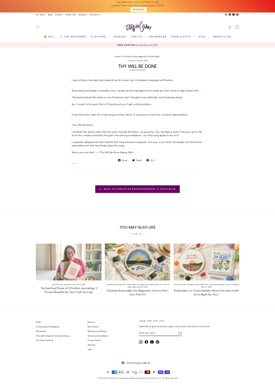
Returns (91, 322)
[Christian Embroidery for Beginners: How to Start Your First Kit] (137, 262)
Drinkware (158, 36)
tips (73, 284)
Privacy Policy (94, 340)
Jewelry (119, 36)
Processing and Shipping (47, 326)
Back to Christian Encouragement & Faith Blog (139, 189)
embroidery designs (217, 284)
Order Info (71, 14)
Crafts (137, 36)
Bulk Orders (93, 326)
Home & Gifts (181, 36)
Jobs (90, 349)
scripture (67, 284)
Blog (50, 14)
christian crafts (180, 284)
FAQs (38, 322)
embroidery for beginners (138, 284)
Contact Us (95, 14)
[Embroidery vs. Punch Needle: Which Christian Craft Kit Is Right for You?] (206, 262)
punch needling (233, 284)
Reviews (83, 14)
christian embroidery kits (116, 284)
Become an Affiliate (97, 331)
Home (118, 56)
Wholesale (41, 331)
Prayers (59, 14)
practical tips (57, 284)
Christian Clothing (44, 340)
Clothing (99, 36)
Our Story (40, 14)
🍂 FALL (49, 36)
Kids (203, 36)
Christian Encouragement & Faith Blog (140, 56)
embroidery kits (156, 284)
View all (137, 234)
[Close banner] (272, 6)
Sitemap (91, 345)
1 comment (131, 60)
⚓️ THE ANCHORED (73, 36)
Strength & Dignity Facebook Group (53, 336)
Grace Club (222, 36)
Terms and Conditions (98, 336)
